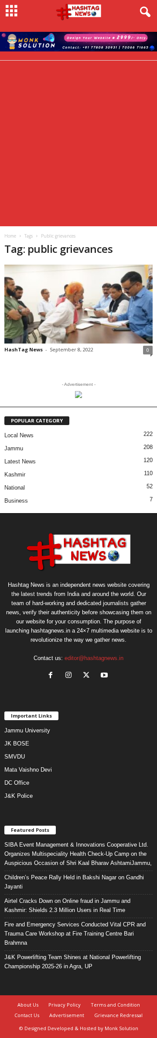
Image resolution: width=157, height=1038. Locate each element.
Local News (19, 435)
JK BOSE (16, 743)
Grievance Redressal (118, 1015)
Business (16, 500)
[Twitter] (88, 676)
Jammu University (27, 730)
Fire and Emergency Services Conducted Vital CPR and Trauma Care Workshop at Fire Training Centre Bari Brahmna (75, 933)
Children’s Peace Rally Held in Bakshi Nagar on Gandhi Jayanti (74, 882)
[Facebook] (52, 676)
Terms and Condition (115, 1004)
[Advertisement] (78, 143)
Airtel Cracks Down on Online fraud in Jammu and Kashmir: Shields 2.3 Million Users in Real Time (67, 905)
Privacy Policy (64, 1004)
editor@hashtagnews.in (94, 658)
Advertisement (66, 1015)
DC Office (16, 782)
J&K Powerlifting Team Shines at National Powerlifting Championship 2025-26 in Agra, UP (72, 962)
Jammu (13, 448)
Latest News (20, 461)
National (14, 487)
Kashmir (14, 474)
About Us (27, 1004)
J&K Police (18, 796)
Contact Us (26, 1015)
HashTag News (23, 349)
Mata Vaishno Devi (28, 769)
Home (10, 236)
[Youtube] (105, 676)
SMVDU (14, 756)
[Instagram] (70, 676)
